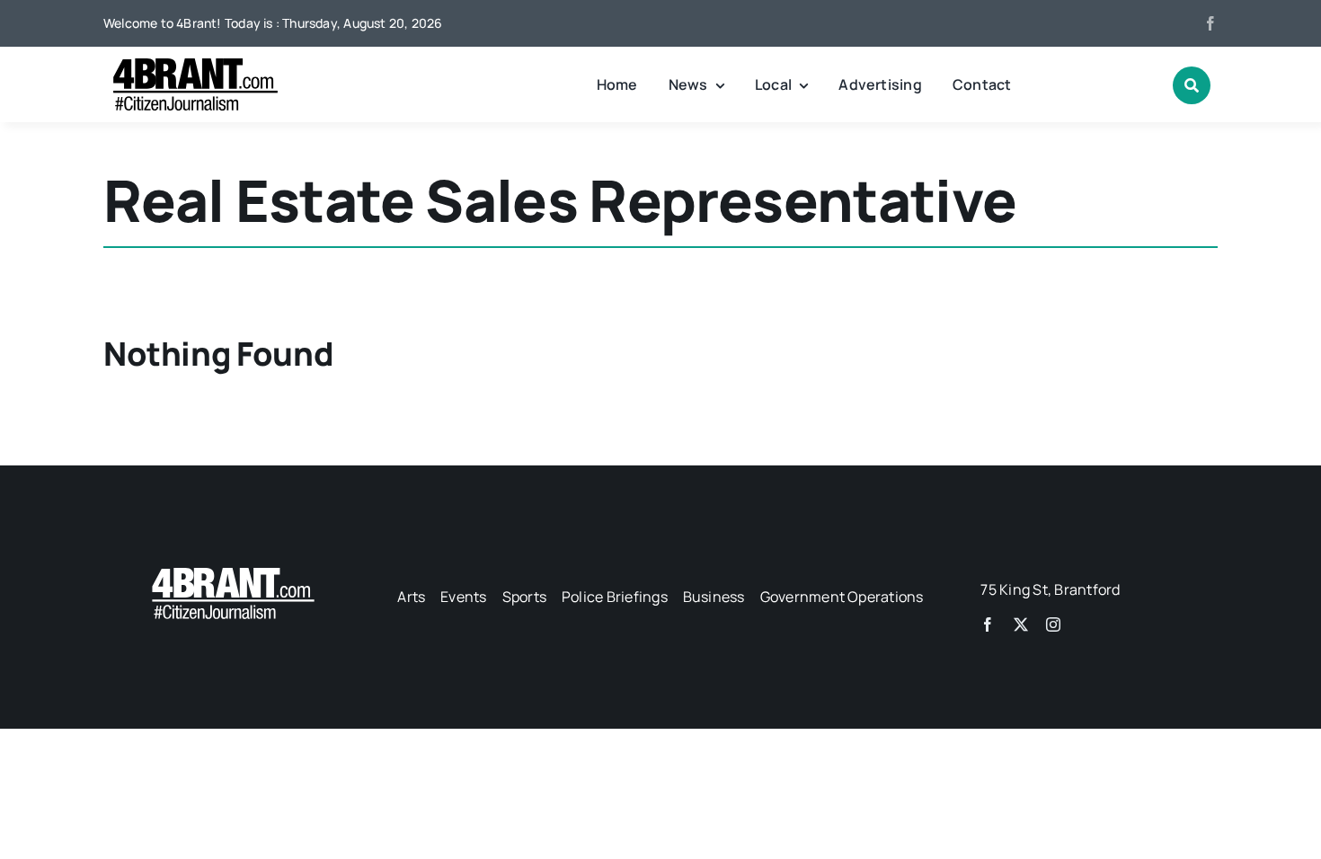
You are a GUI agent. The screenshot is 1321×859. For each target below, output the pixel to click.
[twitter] (1021, 624)
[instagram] (1053, 624)
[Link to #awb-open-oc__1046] (1191, 85)
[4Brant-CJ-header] (192, 65)
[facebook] (1210, 23)
